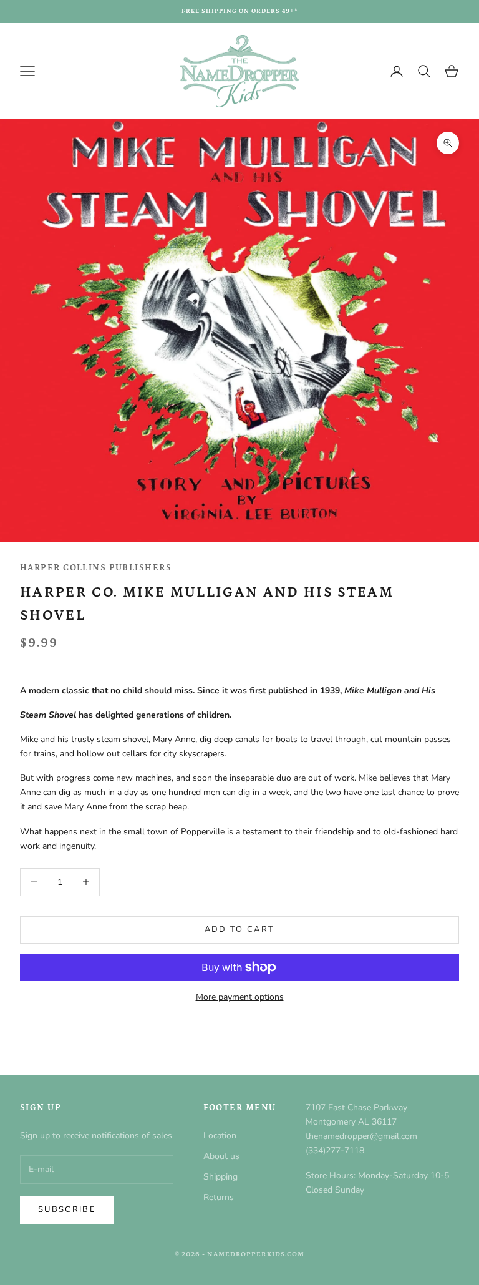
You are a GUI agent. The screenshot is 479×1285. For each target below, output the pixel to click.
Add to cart (240, 929)
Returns (218, 1197)
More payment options (240, 997)
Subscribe (67, 1209)
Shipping (220, 1177)
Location (219, 1135)
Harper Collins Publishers (96, 568)
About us (221, 1156)
